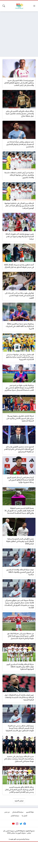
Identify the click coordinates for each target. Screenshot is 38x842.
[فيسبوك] (24, 823)
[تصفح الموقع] (34, 5)
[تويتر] (20, 823)
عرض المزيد (19, 801)
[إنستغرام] (17, 823)
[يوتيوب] (13, 823)
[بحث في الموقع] (3, 5)
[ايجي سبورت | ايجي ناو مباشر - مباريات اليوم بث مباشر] (19, 6)
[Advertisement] (19, 33)
